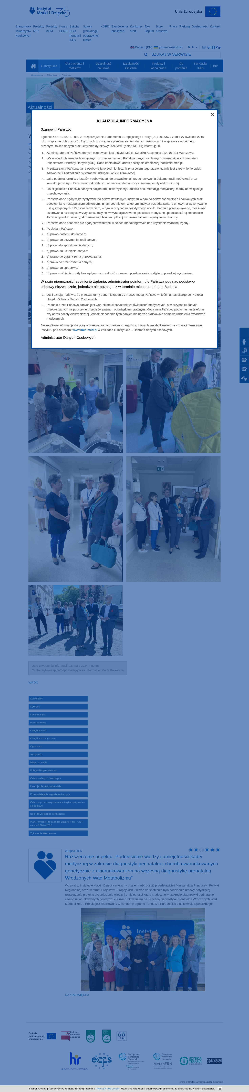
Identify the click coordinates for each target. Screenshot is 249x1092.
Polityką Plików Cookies (108, 1088)
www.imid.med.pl (84, 330)
